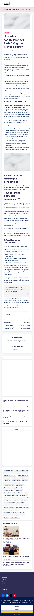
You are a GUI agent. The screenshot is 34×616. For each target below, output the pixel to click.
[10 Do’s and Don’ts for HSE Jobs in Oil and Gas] (11, 549)
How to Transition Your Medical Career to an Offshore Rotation (15, 400)
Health (26, 492)
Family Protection (18, 490)
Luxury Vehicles (24, 500)
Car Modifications (16, 480)
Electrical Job (19, 487)
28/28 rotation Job (23, 473)
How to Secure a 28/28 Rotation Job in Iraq (15, 406)
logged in (15, 349)
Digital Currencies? (20, 485)
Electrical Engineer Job (9, 487)
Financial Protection (18, 492)
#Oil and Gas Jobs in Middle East (21, 470)
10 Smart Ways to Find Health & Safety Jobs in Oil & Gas (16, 416)
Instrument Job (7, 497)
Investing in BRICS (7, 500)
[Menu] (31, 3)
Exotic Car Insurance (8, 490)
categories (9, 93)
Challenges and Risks (8, 482)
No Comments (21, 50)
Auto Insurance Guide (8, 477)
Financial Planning (8, 492)
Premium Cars (15, 510)
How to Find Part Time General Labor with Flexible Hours (15, 422)
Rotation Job (21, 512)
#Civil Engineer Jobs (8, 470)
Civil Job (17, 482)
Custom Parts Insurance (9, 485)
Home (3, 9)
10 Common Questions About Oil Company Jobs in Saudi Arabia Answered (16, 538)
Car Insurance (7, 480)
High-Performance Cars (9, 495)
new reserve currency (8, 507)
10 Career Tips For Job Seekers (10, 473)
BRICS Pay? (26, 477)
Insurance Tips (26, 497)
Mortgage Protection (24, 505)
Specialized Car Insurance (9, 515)
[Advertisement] (17, 378)
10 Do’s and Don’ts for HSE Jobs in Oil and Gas (16, 556)
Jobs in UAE (16, 500)
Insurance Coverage (16, 497)
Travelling (6, 517)
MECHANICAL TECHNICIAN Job (10, 505)
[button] (9, 317)
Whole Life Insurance (15, 517)
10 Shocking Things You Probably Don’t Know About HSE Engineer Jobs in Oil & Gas (16, 411)
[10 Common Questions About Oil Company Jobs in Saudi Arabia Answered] (11, 531)
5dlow (8, 314)
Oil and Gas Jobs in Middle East (21, 507)
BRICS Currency (18, 477)
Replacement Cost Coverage (10, 512)
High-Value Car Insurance (21, 495)
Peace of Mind (7, 510)
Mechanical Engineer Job (9, 502)
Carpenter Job (25, 480)
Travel (7, 32)
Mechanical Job (20, 502)
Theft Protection (20, 515)
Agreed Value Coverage (23, 475)
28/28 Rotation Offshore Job (10, 475)
